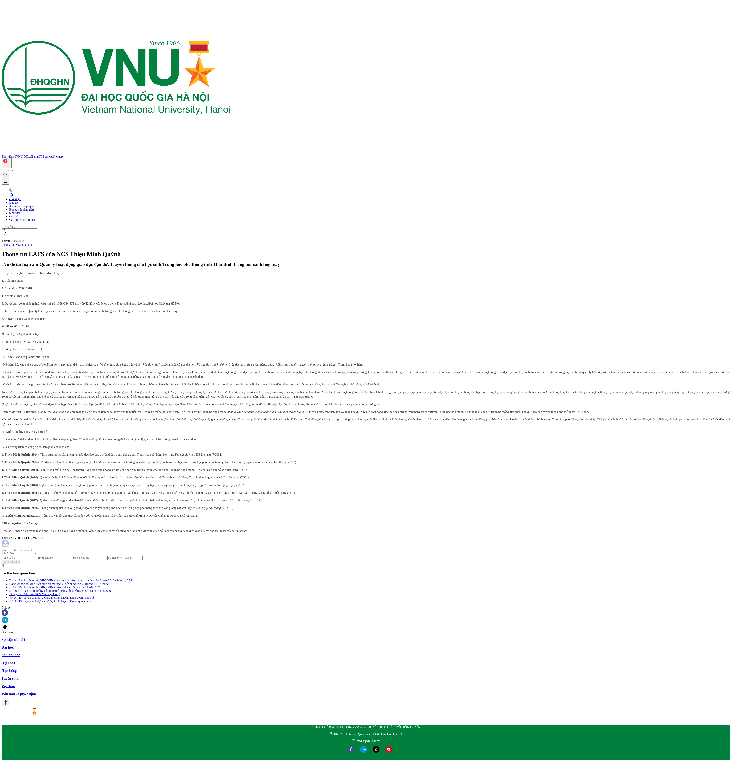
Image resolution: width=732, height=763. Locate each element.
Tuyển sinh (10, 678)
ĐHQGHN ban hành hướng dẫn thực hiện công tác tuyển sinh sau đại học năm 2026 (60, 590)
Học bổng (9, 671)
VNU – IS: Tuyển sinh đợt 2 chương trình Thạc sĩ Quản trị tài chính (50, 601)
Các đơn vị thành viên (22, 219)
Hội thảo (8, 663)
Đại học (8, 647)
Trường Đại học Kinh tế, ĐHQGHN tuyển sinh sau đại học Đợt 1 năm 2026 (55, 587)
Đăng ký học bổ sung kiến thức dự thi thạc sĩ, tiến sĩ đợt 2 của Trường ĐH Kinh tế (58, 583)
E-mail (35, 156)
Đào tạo (14, 202)
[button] (366, 613)
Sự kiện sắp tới (13, 640)
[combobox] (7, 163)
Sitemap (58, 156)
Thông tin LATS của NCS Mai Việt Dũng (34, 594)
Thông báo (8, 244)
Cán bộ (13, 216)
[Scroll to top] (5, 703)
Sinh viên (15, 213)
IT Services (46, 156)
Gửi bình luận (10, 561)
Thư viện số (9, 156)
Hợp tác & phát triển (21, 209)
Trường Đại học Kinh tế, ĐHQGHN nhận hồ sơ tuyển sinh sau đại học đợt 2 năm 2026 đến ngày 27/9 (70, 580)
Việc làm (8, 686)
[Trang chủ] (116, 153)
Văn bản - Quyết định (19, 694)
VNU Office (23, 156)
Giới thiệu (15, 199)
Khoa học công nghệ (21, 206)
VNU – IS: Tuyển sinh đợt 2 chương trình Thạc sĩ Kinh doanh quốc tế (51, 597)
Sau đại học (25, 244)
